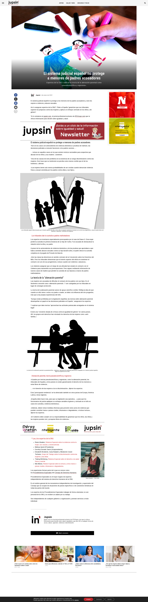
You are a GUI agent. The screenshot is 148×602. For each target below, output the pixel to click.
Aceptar (88, 599)
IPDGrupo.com (80, 116)
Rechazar (99, 599)
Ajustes (109, 599)
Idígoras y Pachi (83, 3)
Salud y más (70, 3)
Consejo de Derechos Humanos (65, 473)
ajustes (77, 600)
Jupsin (61, 3)
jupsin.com (47, 116)
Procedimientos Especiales (42, 473)
